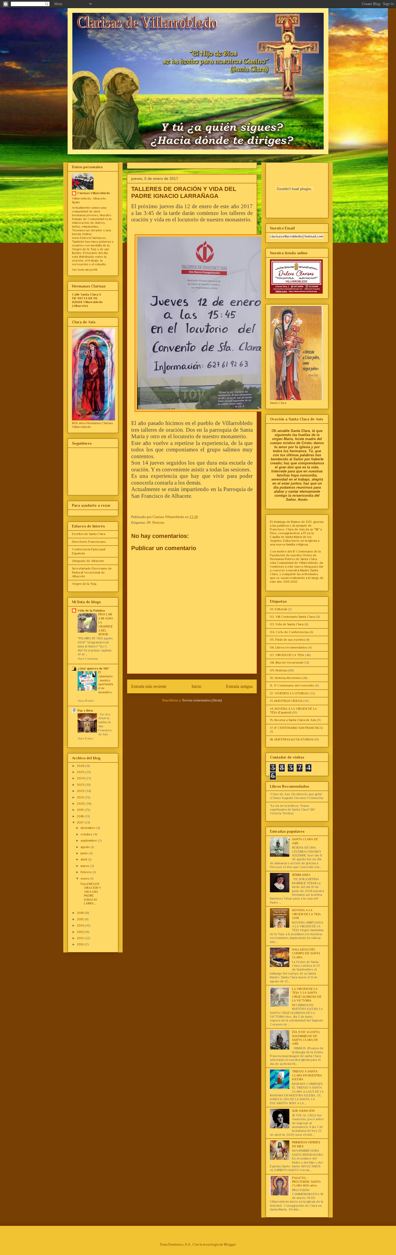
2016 (80, 913)
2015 (80, 919)
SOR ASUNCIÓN (303, 1111)
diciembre (88, 828)
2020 (81, 803)
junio (85, 853)
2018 (81, 816)
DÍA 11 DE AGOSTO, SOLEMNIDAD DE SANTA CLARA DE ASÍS (306, 1037)
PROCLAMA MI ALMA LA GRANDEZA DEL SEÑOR (105, 624)
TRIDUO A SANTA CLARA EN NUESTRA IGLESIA (307, 1075)
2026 (81, 766)
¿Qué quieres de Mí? (93, 668)
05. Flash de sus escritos (287, 640)
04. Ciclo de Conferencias (289, 632)
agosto (86, 847)
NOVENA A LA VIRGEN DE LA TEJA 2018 (306, 914)
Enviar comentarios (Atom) (202, 700)
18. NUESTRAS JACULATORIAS (291, 739)
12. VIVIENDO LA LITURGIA (289, 693)
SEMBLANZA (301, 875)
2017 (81, 822)
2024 (81, 778)
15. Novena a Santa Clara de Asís (293, 720)
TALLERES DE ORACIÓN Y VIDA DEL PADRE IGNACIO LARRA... (90, 893)
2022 (81, 791)
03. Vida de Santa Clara (287, 624)
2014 (81, 925)
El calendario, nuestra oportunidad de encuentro (105, 682)
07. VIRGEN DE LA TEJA (287, 655)
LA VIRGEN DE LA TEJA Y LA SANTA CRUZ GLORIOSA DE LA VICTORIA (307, 994)
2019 (81, 810)
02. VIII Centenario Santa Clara (292, 617)
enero (85, 878)
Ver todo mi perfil (84, 270)
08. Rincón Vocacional (286, 662)
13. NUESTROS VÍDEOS (286, 701)
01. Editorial (278, 609)
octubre (87, 834)
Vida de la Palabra (91, 610)
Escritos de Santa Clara (88, 534)
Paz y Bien (85, 710)
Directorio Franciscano (89, 542)
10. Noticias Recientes (286, 678)
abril (84, 859)
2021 (81, 797)
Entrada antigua (239, 686)
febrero (87, 872)
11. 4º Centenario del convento (292, 685)
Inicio (196, 686)
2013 (80, 932)
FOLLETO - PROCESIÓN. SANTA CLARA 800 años (306, 1182)
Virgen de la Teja (84, 584)
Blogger (229, 1244)
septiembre (89, 840)
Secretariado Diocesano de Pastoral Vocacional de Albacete (92, 572)
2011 (80, 944)
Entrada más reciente (148, 686)
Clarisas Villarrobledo (93, 193)
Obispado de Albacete (88, 561)
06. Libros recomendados (288, 647)
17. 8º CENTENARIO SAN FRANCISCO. (297, 728)
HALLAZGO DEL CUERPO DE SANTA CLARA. (306, 953)
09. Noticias (155, 522)
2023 (81, 785)
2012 (81, 938)
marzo (85, 866)
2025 (81, 772)
